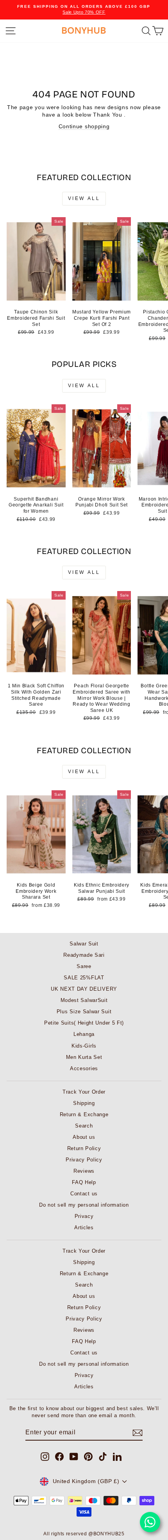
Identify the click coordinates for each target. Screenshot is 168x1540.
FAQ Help (84, 1182)
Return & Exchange (84, 1114)
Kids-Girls (84, 1046)
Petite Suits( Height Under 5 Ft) (84, 1023)
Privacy (84, 1216)
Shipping (84, 1103)
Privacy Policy (84, 1160)
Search (84, 1126)
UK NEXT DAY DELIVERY (84, 989)
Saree (84, 966)
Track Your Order (84, 1092)
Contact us (84, 1194)
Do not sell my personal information (84, 1205)
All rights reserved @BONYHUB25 (84, 1533)
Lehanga (84, 1034)
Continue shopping (84, 126)
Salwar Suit (84, 944)
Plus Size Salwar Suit (84, 1011)
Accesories (84, 1068)
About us (84, 1137)
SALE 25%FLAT (84, 978)
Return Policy (84, 1148)
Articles (84, 1227)
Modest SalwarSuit (84, 1000)
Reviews (84, 1171)
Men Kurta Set (84, 1057)
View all (84, 198)
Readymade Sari (84, 955)
